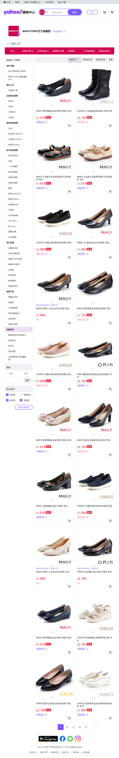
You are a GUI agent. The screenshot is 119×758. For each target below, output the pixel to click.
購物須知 (55, 752)
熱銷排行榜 (58, 50)
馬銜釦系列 (104, 50)
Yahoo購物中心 (19, 12)
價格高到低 (100, 59)
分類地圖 (86, 752)
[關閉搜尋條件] (46, 12)
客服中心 (33, 752)
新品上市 (15, 43)
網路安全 (66, 752)
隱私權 (76, 752)
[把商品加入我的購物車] (69, 125)
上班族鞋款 (89, 50)
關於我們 (44, 752)
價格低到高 (87, 59)
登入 (92, 12)
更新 (79, 747)
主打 (12, 50)
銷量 (111, 59)
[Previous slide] (37, 85)
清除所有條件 (23, 407)
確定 (27, 380)
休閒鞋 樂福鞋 (74, 50)
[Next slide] (71, 85)
